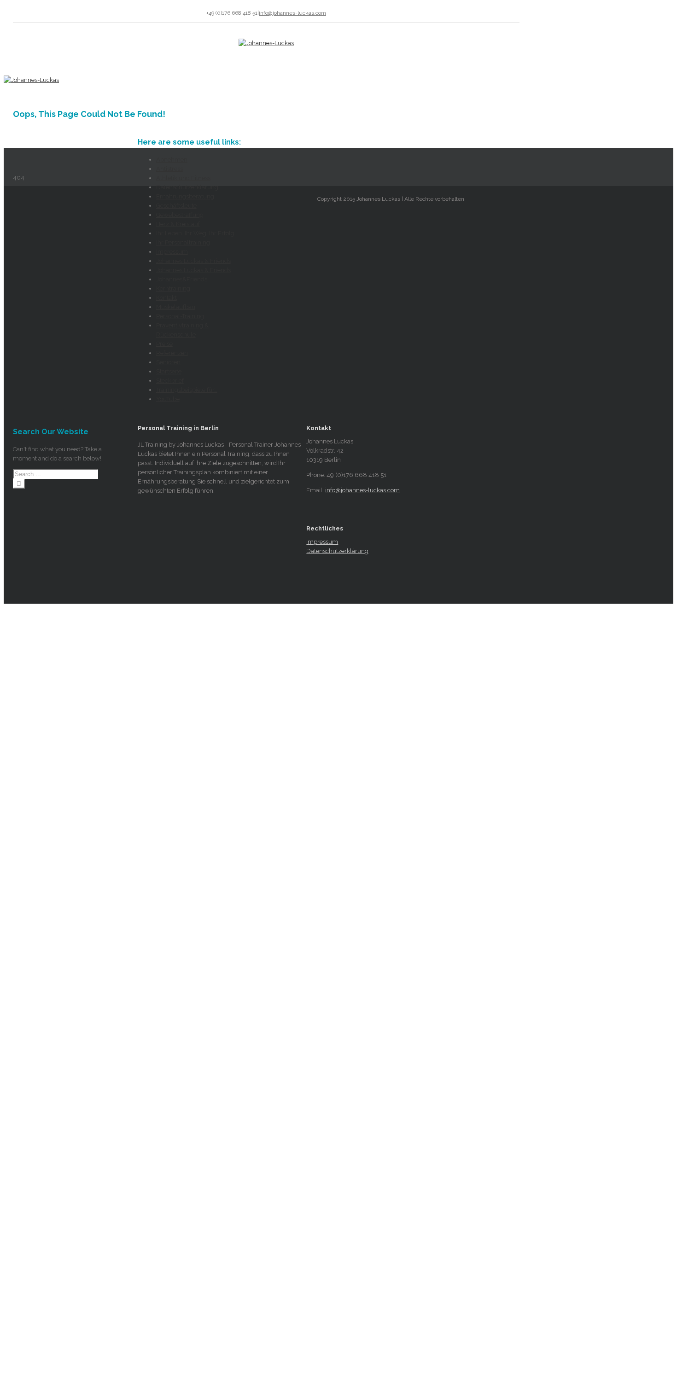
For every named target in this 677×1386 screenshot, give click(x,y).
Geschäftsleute (176, 205)
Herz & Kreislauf (178, 224)
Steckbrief (170, 380)
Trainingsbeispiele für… (186, 389)
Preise (164, 343)
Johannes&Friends (181, 279)
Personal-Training (180, 316)
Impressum (172, 251)
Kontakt (166, 297)
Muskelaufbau (175, 306)
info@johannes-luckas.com (292, 13)
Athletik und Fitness (183, 178)
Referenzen (172, 352)
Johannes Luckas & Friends (193, 260)
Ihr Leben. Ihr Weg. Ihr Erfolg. (196, 233)
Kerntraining (173, 288)
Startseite (168, 371)
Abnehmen (171, 159)
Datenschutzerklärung (187, 187)
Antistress (169, 168)
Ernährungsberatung (185, 196)
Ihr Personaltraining (183, 242)
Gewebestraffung (180, 214)
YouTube (168, 399)
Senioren (168, 362)
